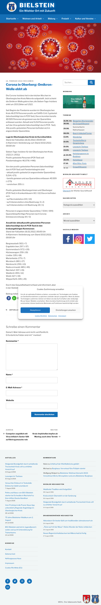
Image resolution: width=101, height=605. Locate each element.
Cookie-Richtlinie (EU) (13, 568)
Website (10, 400)
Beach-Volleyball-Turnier (82, 133)
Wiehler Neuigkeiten (53, 484)
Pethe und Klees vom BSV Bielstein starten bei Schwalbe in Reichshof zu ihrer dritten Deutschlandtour (19, 495)
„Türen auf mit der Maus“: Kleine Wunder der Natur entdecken (67, 527)
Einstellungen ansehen (66, 310)
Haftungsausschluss (13, 558)
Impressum (62, 316)
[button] (9, 298)
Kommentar (12, 341)
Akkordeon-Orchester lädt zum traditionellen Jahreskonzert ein (68, 521)
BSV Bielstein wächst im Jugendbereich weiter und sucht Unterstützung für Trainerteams (20, 530)
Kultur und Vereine (84, 18)
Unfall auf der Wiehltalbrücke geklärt (64, 464)
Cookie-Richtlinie (41, 316)
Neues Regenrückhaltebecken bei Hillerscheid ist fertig (64, 533)
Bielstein (37, 5)
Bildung (51, 18)
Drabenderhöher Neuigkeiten (58, 515)
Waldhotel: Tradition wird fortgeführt (57, 489)
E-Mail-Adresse (14, 387)
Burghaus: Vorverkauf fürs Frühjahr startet (68, 468)
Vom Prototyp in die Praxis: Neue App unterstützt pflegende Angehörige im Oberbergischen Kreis (20, 508)
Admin (30, 81)
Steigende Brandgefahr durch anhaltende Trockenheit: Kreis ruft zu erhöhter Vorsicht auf (21, 466)
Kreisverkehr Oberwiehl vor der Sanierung (59, 496)
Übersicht (67, 191)
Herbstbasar (78, 160)
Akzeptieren (35, 310)
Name (9, 374)
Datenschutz (52, 316)
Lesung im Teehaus (80, 147)
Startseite (11, 18)
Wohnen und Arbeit (32, 18)
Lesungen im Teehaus (13, 476)
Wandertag (77, 137)
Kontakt (8, 549)
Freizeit (65, 18)
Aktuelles (14, 310)
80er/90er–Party (79, 163)
